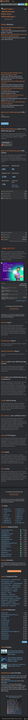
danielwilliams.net (5, 535)
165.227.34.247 (5, 628)
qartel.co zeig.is (6, 592)
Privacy (16, 718)
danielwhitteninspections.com (9, 543)
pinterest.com (7, 522)
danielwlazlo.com (5, 545)
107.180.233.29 (5, 635)
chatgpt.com (7, 519)
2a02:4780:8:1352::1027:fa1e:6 (9, 615)
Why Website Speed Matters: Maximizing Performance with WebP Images (16, 652)
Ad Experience (14, 341)
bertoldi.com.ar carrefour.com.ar (11, 579)
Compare (22, 4)
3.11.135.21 (4, 618)
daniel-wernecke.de (6, 554)
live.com (18, 521)
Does (14, 378)
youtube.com (20, 509)
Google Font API (7, 145)
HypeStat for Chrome (15, 571)
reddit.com (19, 515)
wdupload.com (5, 541)
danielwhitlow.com (6, 547)
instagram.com (20, 511)
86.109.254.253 (5, 620)
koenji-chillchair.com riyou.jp (9, 589)
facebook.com (8, 511)
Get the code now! (14, 697)
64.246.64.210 (5, 622)
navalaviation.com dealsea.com (10, 604)
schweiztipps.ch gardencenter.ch (11, 587)
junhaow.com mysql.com (8, 605)
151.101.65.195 (10, 100)
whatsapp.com (20, 522)
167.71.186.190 (5, 637)
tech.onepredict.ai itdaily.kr (9, 591)
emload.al (3, 548)
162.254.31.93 (4, 639)
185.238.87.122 (5, 616)
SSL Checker (14, 415)
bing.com (6, 517)
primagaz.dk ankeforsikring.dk (9, 600)
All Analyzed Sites (6, 718)
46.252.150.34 (5, 629)
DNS (14, 469)
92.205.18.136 (4, 624)
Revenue (14, 322)
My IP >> (24, 642)
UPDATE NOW (14, 308)
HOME (13, 1)
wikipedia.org (7, 521)
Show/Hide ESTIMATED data (11, 676)
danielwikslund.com (6, 550)
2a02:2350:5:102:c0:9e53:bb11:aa (10, 631)
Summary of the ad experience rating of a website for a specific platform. (13, 344)
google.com (7, 509)
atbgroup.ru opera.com (8, 594)
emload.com (4, 552)
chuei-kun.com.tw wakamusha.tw (10, 585)
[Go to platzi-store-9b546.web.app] (15, 16)
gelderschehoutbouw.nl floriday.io (11, 598)
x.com (5, 513)
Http (14, 452)
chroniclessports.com (7, 530)
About (20, 718)
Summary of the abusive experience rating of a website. (13, 354)
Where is (14, 362)
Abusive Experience (14, 351)
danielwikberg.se (5, 537)
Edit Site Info (4, 123)
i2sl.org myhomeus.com (8, 602)
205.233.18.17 (4, 613)
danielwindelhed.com (6, 539)
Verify (14, 435)
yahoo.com (19, 519)
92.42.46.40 (4, 626)
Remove (6, 684)
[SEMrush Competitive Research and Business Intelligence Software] (8, 248)
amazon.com (19, 513)
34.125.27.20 (4, 633)
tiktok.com (7, 515)
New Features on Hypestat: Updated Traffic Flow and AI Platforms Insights (15, 659)
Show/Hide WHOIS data (10, 681)
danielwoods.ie (5, 532)
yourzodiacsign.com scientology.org (11, 583)
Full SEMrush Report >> (21, 301)
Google (14, 400)
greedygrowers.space (7, 534)
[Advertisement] (14, 56)
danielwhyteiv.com (6, 556)
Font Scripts (5, 142)
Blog (12, 718)
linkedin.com (19, 517)
